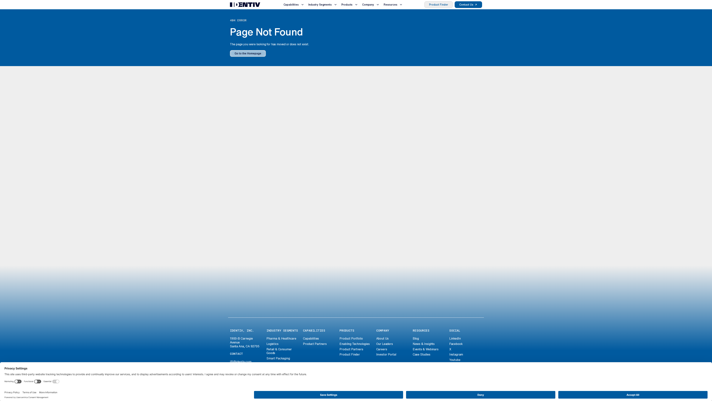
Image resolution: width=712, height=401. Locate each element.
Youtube (454, 359)
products (346, 330)
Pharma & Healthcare (281, 338)
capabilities (314, 330)
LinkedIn (455, 338)
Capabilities (291, 4)
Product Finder (438, 4)
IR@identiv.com (240, 361)
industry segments (282, 330)
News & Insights (424, 343)
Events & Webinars (426, 349)
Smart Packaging (278, 358)
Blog (416, 338)
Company (368, 4)
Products (347, 4)
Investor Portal (386, 354)
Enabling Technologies (354, 343)
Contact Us (466, 4)
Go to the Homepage (248, 53)
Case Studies (421, 354)
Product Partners (315, 343)
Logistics (272, 343)
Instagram (456, 354)
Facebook (456, 343)
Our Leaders (384, 343)
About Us (382, 338)
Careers (381, 349)
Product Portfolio (351, 338)
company (382, 330)
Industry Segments (320, 4)
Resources (390, 4)
